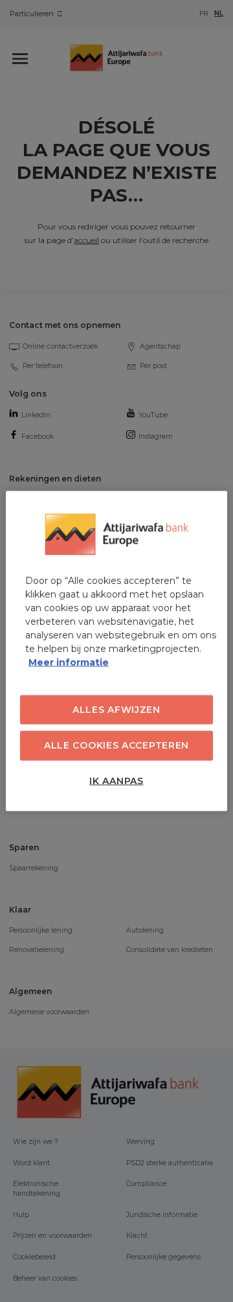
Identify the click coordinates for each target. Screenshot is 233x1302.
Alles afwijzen (116, 709)
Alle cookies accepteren (116, 745)
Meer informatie (68, 662)
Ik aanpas (116, 780)
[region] (116, 651)
